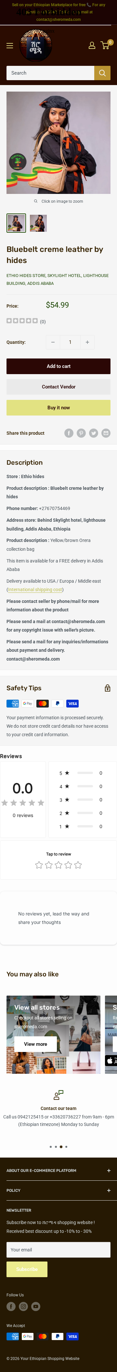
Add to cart (59, 366)
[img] (22, 321)
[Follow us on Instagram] (23, 1306)
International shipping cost (35, 589)
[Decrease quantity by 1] (53, 342)
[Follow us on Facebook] (11, 1306)
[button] (82, 773)
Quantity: (16, 342)
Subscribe (27, 1269)
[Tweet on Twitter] (93, 433)
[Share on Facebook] (68, 433)
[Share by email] (105, 433)
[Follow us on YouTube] (35, 1306)
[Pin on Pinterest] (81, 433)
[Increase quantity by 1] (87, 342)
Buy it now (58, 408)
